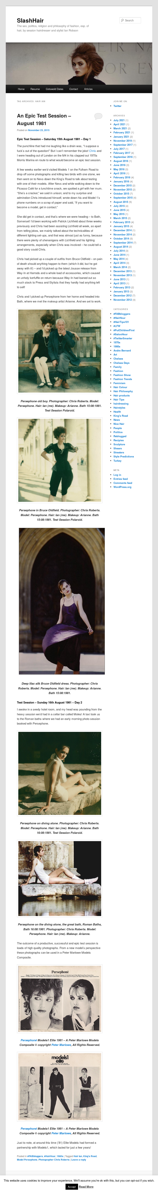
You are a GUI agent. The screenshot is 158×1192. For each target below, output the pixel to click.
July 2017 (119, 149)
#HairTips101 (121, 322)
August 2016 (120, 161)
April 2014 (119, 263)
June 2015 (119, 210)
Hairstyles (119, 407)
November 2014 (122, 234)
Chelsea (118, 358)
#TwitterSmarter (122, 338)
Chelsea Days (121, 363)
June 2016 (119, 165)
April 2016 (119, 173)
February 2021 (121, 132)
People (117, 428)
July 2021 (119, 120)
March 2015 (120, 218)
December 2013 (122, 271)
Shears (117, 448)
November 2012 (122, 299)
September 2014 (123, 242)
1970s (116, 342)
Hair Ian (78, 1156)
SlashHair (30, 20)
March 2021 (120, 128)
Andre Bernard (122, 350)
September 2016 (123, 157)
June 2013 (119, 279)
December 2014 (122, 230)
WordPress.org (122, 487)
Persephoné (29, 1040)
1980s (60, 1156)
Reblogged (119, 436)
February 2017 (121, 153)
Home (21, 89)
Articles (88, 89)
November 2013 (122, 275)
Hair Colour (120, 387)
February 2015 (121, 222)
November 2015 (122, 189)
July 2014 (119, 250)
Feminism (119, 383)
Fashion (118, 371)
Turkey (117, 460)
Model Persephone (27, 1159)
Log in (117, 475)
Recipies (118, 440)
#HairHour (49, 1156)
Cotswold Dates (54, 89)
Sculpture (119, 444)
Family (117, 367)
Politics (118, 432)
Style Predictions (123, 456)
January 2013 (121, 291)
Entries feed (120, 479)
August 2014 (120, 246)
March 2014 (120, 267)
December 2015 (122, 185)
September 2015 (123, 197)
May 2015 (118, 214)
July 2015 (119, 206)
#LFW (116, 326)
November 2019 (122, 140)
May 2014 (118, 259)
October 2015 (121, 193)
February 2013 (121, 287)
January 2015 (121, 226)
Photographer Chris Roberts (54, 1159)
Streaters (118, 452)
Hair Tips (118, 399)
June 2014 (119, 255)
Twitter (117, 106)
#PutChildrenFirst (123, 330)
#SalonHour (120, 334)
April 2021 (119, 124)
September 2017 (123, 144)
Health (117, 411)
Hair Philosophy (123, 391)
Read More (86, 1186)
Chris (92, 151)
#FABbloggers (35, 1156)
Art (115, 354)
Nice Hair (118, 424)
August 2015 (120, 202)
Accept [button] (72, 1187)
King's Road (90, 1156)
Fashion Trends (122, 379)
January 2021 (121, 136)
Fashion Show (122, 375)
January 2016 (121, 181)
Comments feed (122, 483)
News (116, 420)
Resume (35, 89)
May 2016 (118, 169)
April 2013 (119, 283)
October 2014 (121, 238)
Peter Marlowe (61, 1045)
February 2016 (121, 177)
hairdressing (121, 403)
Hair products (121, 395)
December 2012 (122, 295)
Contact (73, 89)
